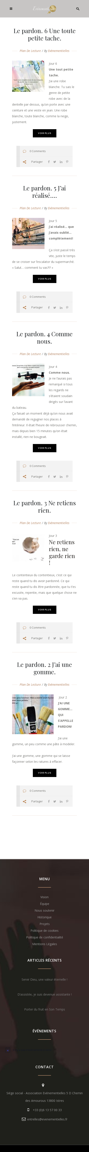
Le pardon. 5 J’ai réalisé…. (44, 191)
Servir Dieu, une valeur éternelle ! (44, 979)
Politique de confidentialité (44, 937)
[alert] (44, 1049)
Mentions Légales (44, 944)
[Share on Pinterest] (67, 162)
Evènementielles (58, 51)
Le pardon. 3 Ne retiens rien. (44, 506)
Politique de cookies (44, 930)
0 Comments (38, 151)
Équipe (44, 904)
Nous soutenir (44, 910)
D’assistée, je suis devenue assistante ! (44, 994)
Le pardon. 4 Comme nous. (44, 337)
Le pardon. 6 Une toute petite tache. (45, 34)
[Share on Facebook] (49, 162)
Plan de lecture (30, 51)
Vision (44, 897)
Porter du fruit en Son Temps (44, 1009)
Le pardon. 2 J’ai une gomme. (44, 668)
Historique (44, 917)
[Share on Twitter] (54, 162)
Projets (45, 924)
